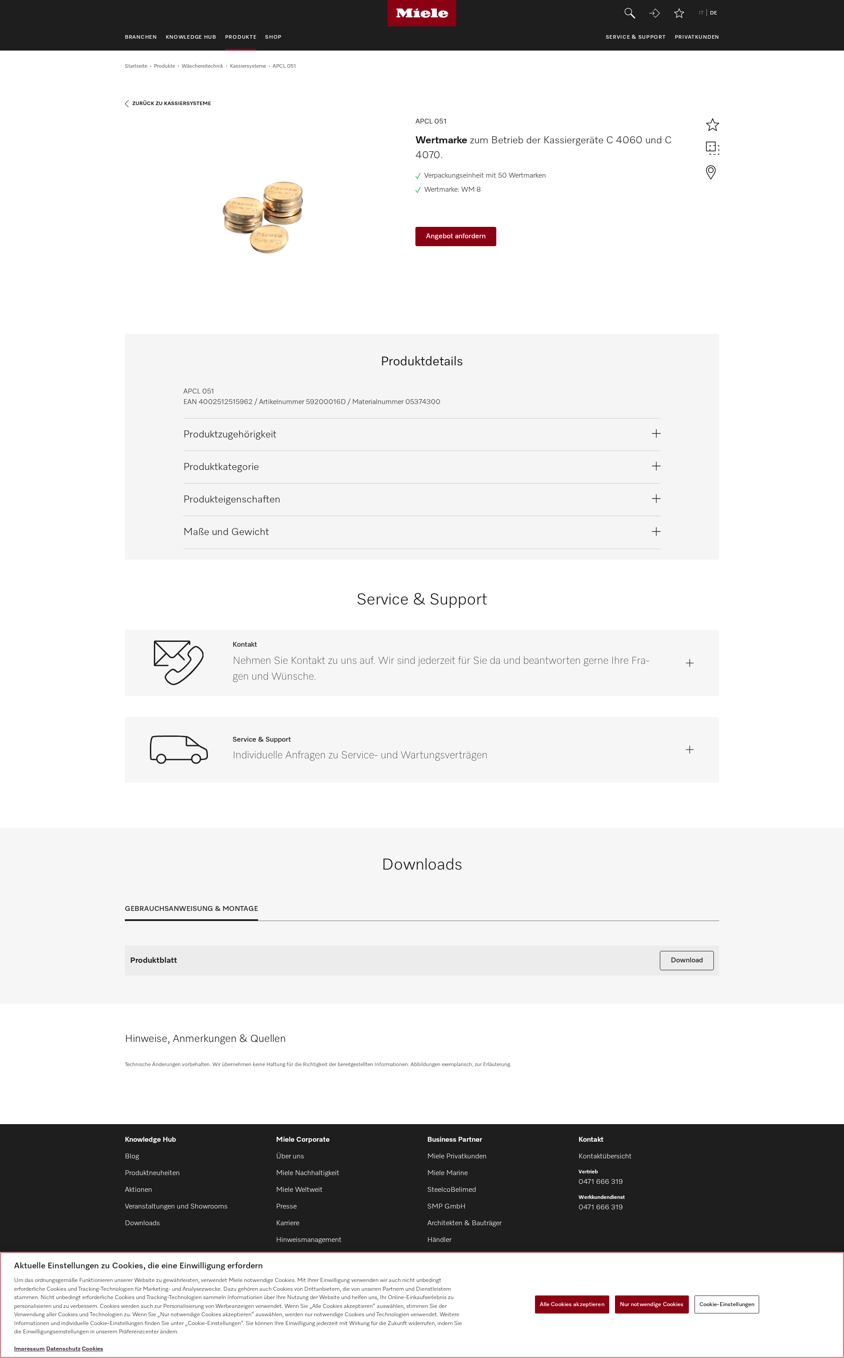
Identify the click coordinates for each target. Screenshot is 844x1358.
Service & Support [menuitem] (636, 37)
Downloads (142, 1223)
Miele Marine (447, 1173)
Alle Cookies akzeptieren (572, 1304)
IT (701, 13)
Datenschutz (63, 1349)
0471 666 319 (600, 1182)
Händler (439, 1240)
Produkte (164, 66)
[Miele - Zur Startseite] (422, 13)
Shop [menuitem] (273, 37)
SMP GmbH (446, 1206)
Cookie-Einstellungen (727, 1304)
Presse (286, 1206)
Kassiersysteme (248, 66)
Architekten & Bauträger (464, 1223)
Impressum (29, 1349)
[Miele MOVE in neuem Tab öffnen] (655, 13)
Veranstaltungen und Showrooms (176, 1206)
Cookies (92, 1349)
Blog (132, 1156)
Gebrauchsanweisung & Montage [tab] (191, 909)
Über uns (290, 1156)
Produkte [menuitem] (241, 37)
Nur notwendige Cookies (652, 1304)
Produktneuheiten (152, 1173)
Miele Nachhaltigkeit (307, 1173)
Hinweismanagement (309, 1240)
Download (687, 960)
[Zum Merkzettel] (679, 13)
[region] (422, 1305)
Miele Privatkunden (457, 1156)
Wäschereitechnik (202, 66)
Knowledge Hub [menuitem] (191, 37)
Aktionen (138, 1190)
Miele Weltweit (299, 1190)
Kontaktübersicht (605, 1156)
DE (713, 13)
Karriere (287, 1223)
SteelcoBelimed (451, 1190)
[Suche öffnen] (630, 13)
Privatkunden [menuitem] (697, 37)
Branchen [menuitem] (141, 37)
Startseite (136, 66)
